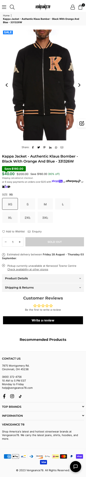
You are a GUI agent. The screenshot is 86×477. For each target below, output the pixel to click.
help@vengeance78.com (17, 387)
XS (10, 204)
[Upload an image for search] (82, 123)
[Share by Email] (61, 147)
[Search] (12, 7)
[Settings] (73, 7)
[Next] (79, 85)
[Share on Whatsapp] (56, 147)
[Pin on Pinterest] (44, 147)
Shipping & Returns (19, 287)
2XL (28, 218)
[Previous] (7, 85)
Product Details (16, 278)
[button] (80, 7)
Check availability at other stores (27, 269)
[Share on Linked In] (50, 147)
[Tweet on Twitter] (38, 147)
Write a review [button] (43, 320)
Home (6, 15)
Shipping (6, 178)
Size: (7, 194)
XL (10, 218)
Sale (8, 32)
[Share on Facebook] (32, 147)
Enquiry (36, 231)
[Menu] (4, 7)
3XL (45, 218)
